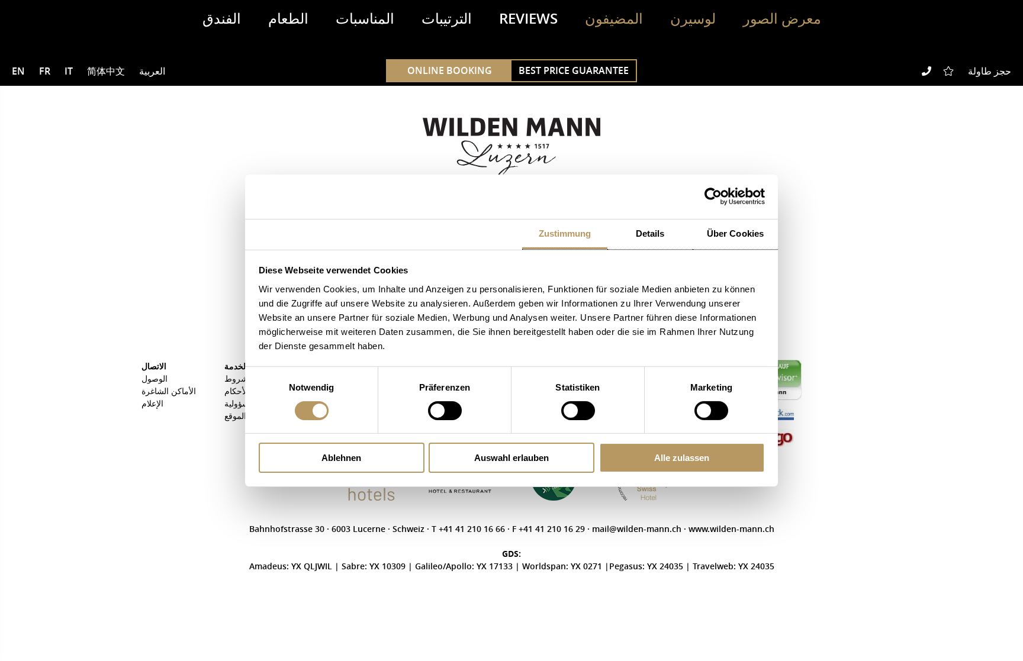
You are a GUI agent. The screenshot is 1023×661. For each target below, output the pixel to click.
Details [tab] (650, 233)
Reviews (528, 18)
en (18, 71)
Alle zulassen (681, 458)
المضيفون (614, 18)
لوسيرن (693, 18)
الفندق (221, 18)
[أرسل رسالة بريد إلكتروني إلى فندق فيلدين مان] (909, 71)
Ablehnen (341, 458)
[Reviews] (949, 71)
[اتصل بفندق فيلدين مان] (926, 71)
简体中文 (106, 71)
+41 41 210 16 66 (473, 528)
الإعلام (152, 403)
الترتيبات (447, 18)
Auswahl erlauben (511, 458)
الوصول (154, 378)
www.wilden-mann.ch (731, 528)
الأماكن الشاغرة (168, 390)
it (69, 71)
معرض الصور (782, 18)
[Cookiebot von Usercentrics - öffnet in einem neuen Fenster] (713, 196)
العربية (152, 71)
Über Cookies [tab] (735, 233)
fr (44, 71)
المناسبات (365, 18)
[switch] (445, 410)
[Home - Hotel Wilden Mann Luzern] (511, 149)
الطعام (288, 18)
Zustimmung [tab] (565, 233)
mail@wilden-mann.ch (638, 528)
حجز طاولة (989, 71)
